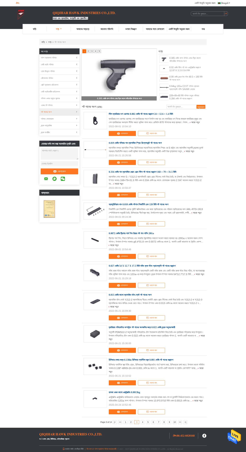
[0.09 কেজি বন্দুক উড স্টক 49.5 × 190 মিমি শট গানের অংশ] (164, 78)
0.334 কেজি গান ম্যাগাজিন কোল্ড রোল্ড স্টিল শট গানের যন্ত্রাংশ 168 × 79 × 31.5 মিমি (142, 172)
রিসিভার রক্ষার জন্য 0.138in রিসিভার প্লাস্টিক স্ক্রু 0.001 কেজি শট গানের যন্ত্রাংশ (141, 360)
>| (185, 422)
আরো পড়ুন (195, 122)
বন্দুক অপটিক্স (45, 132)
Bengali (224, 3)
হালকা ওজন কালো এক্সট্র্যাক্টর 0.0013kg (124, 392)
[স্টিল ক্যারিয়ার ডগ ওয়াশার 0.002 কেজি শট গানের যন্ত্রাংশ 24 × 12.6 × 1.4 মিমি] (95, 120)
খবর (203, 29)
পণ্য (57, 29)
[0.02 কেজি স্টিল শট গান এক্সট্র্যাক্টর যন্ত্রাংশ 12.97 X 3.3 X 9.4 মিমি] (164, 68)
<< (120, 422)
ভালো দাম (153, 133)
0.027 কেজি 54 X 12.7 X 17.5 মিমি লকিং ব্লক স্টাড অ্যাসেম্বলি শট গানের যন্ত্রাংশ (142, 266)
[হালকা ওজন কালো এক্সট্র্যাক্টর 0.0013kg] (95, 398)
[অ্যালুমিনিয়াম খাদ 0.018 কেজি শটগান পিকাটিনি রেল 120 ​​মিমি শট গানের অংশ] (95, 211)
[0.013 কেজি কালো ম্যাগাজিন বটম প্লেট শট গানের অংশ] (95, 301)
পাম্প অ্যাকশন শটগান (49, 57)
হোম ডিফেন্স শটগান (48, 71)
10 (175, 422)
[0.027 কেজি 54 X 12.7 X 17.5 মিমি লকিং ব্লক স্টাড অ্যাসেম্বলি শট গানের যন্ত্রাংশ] (95, 272)
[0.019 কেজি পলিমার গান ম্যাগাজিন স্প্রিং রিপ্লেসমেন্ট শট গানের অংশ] (95, 149)
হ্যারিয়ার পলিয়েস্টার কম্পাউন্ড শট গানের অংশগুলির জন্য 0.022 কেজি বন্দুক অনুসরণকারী (142, 327)
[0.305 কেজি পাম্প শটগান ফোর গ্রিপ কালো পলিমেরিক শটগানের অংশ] (164, 59)
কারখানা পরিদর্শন (107, 29)
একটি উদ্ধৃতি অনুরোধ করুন (205, 3)
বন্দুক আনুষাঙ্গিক (46, 125)
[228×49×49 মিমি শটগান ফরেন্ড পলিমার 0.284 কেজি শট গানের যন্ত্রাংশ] (164, 96)
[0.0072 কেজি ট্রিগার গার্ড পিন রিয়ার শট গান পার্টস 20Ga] (95, 240)
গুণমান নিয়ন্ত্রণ (131, 29)
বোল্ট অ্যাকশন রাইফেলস (49, 85)
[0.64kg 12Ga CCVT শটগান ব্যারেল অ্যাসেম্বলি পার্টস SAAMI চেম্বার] (164, 87)
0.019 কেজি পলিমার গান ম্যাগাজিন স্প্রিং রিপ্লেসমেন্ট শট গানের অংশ (135, 143)
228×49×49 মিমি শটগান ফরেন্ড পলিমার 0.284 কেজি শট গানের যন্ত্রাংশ (184, 97)
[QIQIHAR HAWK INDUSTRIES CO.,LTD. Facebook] (204, 435)
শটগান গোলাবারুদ (47, 119)
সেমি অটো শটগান (47, 64)
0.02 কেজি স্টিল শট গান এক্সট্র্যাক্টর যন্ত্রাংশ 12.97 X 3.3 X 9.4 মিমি (185, 69)
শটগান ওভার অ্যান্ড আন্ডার (50, 98)
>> (180, 422)
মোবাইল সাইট (69, 448)
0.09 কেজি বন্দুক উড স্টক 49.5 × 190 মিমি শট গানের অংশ (185, 78)
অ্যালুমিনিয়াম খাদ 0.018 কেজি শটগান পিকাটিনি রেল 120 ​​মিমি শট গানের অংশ (138, 204)
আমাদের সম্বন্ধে (82, 29)
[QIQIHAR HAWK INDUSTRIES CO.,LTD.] (34, 15)
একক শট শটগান (47, 105)
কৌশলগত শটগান (47, 78)
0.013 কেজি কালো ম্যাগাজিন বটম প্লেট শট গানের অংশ (130, 295)
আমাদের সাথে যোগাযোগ (155, 29)
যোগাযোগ (62, 171)
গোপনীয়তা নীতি (79, 448)
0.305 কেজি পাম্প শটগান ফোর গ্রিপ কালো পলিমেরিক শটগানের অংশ (119, 98)
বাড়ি (34, 29)
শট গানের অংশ (46, 112)
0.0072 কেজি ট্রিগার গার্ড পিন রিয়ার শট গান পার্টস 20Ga (131, 233)
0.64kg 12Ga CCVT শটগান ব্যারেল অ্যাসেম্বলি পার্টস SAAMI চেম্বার (184, 87)
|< (115, 422)
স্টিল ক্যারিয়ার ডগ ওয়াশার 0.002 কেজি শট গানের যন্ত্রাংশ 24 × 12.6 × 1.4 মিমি (141, 114)
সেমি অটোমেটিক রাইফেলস (50, 91)
